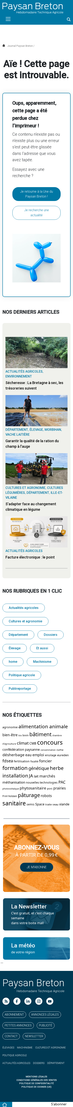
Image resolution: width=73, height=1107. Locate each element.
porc (50, 788)
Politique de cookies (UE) (36, 1087)
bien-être (10, 735)
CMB (32, 743)
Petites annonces (18, 1025)
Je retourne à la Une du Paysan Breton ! (36, 194)
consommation (48, 750)
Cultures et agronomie (25, 488)
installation (15, 776)
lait (36, 776)
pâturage (29, 795)
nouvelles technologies (42, 782)
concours (50, 742)
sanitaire (14, 803)
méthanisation (13, 782)
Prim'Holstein (9, 796)
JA (31, 775)
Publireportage (20, 689)
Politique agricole (22, 675)
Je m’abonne (37, 867)
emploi (38, 755)
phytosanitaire (33, 788)
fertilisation (22, 761)
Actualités (16, 1063)
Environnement (18, 376)
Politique (14, 1055)
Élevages (8, 1047)
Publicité (45, 1025)
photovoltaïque (10, 788)
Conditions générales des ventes (36, 1080)
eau (28, 755)
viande (64, 804)
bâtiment (40, 734)
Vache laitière (17, 434)
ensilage (50, 755)
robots (46, 796)
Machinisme (42, 662)
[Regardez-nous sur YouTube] (49, 1001)
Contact (11, 1036)
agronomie (10, 727)
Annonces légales (45, 1014)
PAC (61, 782)
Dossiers (50, 635)
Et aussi (42, 648)
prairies (59, 788)
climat (23, 743)
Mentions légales (36, 1076)
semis (30, 804)
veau (55, 804)
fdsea (7, 760)
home (13, 662)
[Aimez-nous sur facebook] (16, 1001)
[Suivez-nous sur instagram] (38, 1001)
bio (20, 735)
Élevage (36, 430)
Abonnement (14, 1014)
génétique (38, 768)
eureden (63, 755)
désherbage (13, 755)
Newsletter (34, 1036)
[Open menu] (8, 19)
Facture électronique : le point (30, 557)
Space (39, 804)
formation (15, 768)
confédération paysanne (21, 750)
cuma (60, 749)
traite (48, 804)
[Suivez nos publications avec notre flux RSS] (6, 1001)
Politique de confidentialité (36, 1083)
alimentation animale (43, 726)
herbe (57, 768)
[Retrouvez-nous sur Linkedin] (27, 1001)
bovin (26, 735)
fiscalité (34, 761)
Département (16, 430)
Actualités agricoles (24, 371)
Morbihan (53, 430)
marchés (47, 776)
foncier (45, 761)
